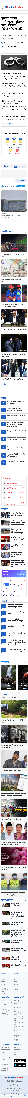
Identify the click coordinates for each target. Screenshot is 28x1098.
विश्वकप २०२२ (4, 1068)
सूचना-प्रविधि (17, 989)
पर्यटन (15, 979)
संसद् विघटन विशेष (5, 1052)
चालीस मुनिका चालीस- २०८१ (19, 1027)
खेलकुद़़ (3, 987)
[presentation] (12, 221)
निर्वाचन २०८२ (4, 1062)
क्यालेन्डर (6, 571)
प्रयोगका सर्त (17, 1050)
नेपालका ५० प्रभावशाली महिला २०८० (18, 1013)
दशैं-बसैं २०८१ (4, 1071)
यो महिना (14, 698)
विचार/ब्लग (4, 979)
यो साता (8, 698)
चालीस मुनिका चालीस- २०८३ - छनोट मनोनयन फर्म (19, 1018)
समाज (2, 977)
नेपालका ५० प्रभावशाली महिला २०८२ (18, 1002)
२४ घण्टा (3, 698)
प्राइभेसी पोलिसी (17, 1055)
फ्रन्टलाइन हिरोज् (17, 1033)
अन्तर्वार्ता (3, 984)
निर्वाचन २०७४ (4, 1055)
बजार (15, 977)
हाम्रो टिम (16, 1047)
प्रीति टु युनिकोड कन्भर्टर (17, 1036)
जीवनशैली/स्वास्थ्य (5, 989)
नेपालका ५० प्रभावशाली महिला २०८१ (18, 1007)
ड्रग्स (3, 123)
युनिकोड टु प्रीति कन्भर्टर (17, 1040)
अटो (15, 987)
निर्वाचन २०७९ (4, 1059)
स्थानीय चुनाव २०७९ (5, 1057)
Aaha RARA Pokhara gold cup (6, 1010)
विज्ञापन (15, 1052)
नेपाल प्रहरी (9, 123)
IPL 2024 (3, 1007)
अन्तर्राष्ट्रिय (3, 994)
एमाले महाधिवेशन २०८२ (5, 1065)
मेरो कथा (16, 1030)
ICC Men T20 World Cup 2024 (6, 1003)
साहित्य (3, 982)
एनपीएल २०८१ (4, 1000)
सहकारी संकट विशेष (6, 1047)
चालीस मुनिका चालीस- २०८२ (19, 1023)
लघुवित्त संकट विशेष (5, 1050)
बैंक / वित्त (16, 984)
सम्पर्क (15, 1057)
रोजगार (15, 982)
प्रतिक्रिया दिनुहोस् (20, 180)
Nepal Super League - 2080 (5, 1014)
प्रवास (2, 991)
